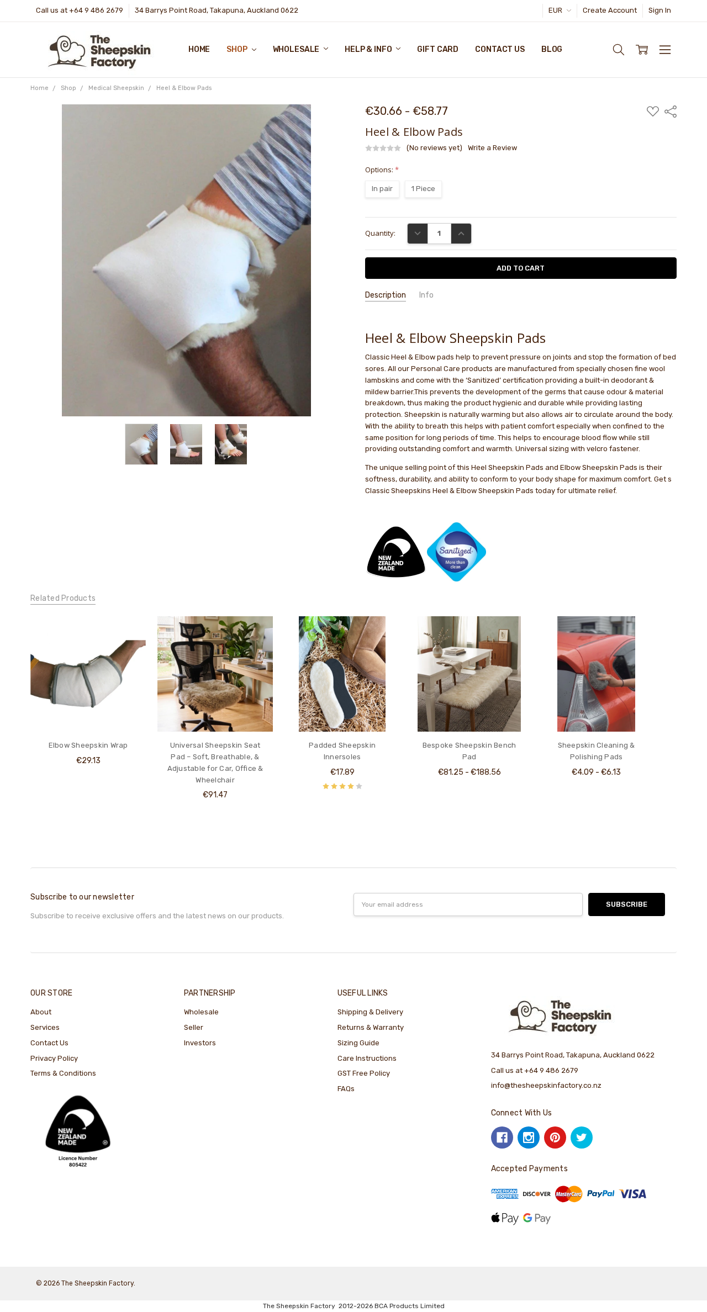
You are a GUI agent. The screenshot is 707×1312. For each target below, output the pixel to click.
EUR (556, 10)
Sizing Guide (358, 1043)
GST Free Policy (363, 1073)
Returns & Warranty (370, 1027)
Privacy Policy (54, 1058)
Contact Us (500, 49)
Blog (551, 49)
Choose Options (215, 710)
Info (426, 295)
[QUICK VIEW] (127, 635)
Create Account (610, 10)
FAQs (346, 1088)
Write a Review (492, 148)
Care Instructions (367, 1058)
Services (45, 1027)
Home (199, 49)
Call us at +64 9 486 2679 (79, 10)
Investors (200, 1043)
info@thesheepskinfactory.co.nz (546, 1085)
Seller (193, 1027)
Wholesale (297, 49)
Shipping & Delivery (370, 1012)
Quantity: (380, 233)
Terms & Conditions (63, 1073)
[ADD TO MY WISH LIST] (127, 652)
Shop (237, 49)
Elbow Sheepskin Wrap (88, 745)
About (40, 1012)
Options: (382, 169)
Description (385, 295)
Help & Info (369, 49)
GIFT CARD (437, 49)
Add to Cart (88, 710)
